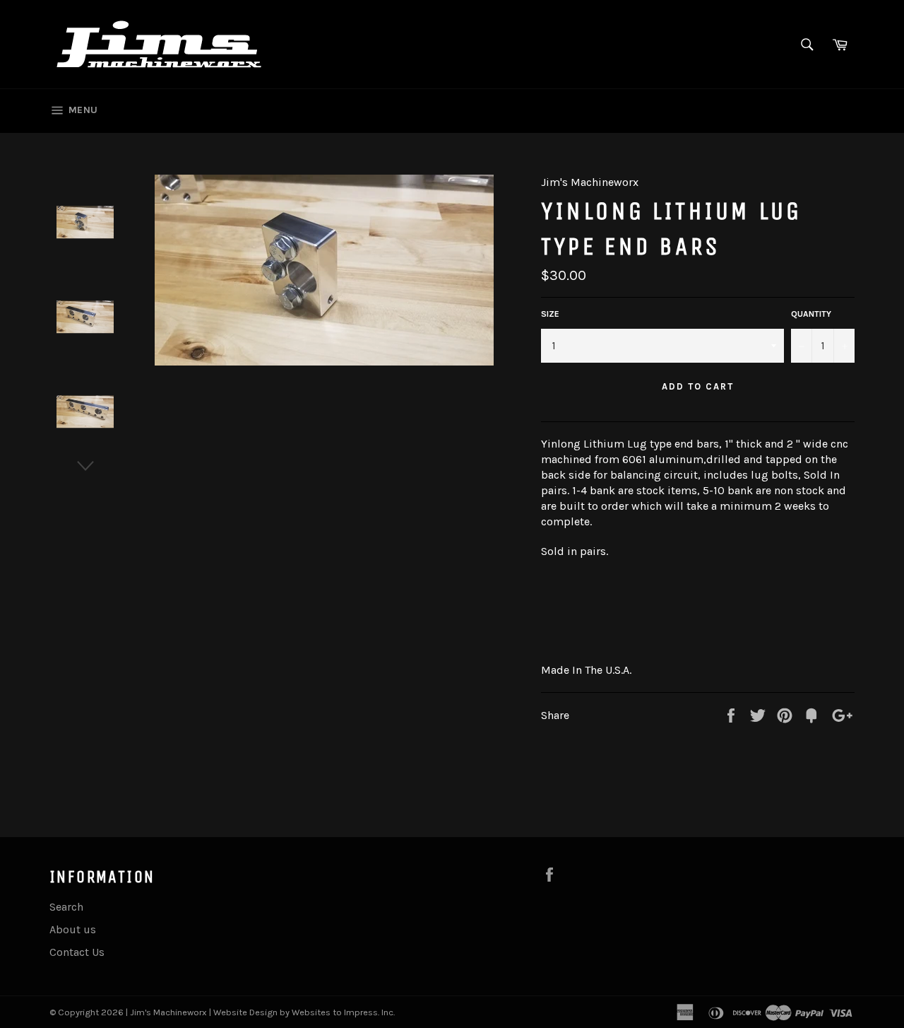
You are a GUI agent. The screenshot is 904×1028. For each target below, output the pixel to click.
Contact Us (77, 952)
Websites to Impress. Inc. (343, 1012)
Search (66, 906)
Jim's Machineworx (168, 1012)
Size (550, 314)
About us (72, 929)
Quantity (811, 314)
